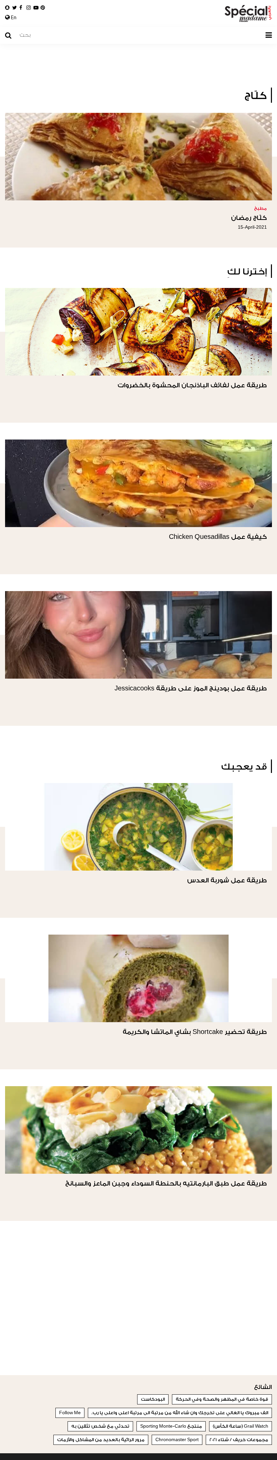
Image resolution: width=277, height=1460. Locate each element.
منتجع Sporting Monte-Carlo (171, 1426)
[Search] (11, 35)
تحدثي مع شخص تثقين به (100, 1426)
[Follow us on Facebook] (20, 7)
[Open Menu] (268, 35)
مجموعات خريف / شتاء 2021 (238, 1439)
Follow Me (70, 1412)
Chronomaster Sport (177, 1439)
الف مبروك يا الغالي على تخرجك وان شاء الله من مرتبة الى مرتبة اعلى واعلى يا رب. (180, 1412)
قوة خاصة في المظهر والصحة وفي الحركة (222, 1399)
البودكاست (153, 1399)
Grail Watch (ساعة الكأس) (240, 1426)
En (13, 17)
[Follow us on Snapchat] (7, 7)
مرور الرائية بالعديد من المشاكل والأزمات (101, 1439)
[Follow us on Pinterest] (43, 7)
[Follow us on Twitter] (14, 7)
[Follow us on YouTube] (36, 7)
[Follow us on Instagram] (28, 7)
